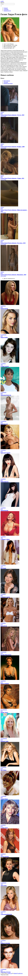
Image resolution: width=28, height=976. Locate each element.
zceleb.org (9, 973)
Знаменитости (7, 10)
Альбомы (6, 9)
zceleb (2, 1)
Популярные (7, 80)
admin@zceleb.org (18, 973)
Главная (6, 8)
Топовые (6, 82)
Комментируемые (8, 83)
